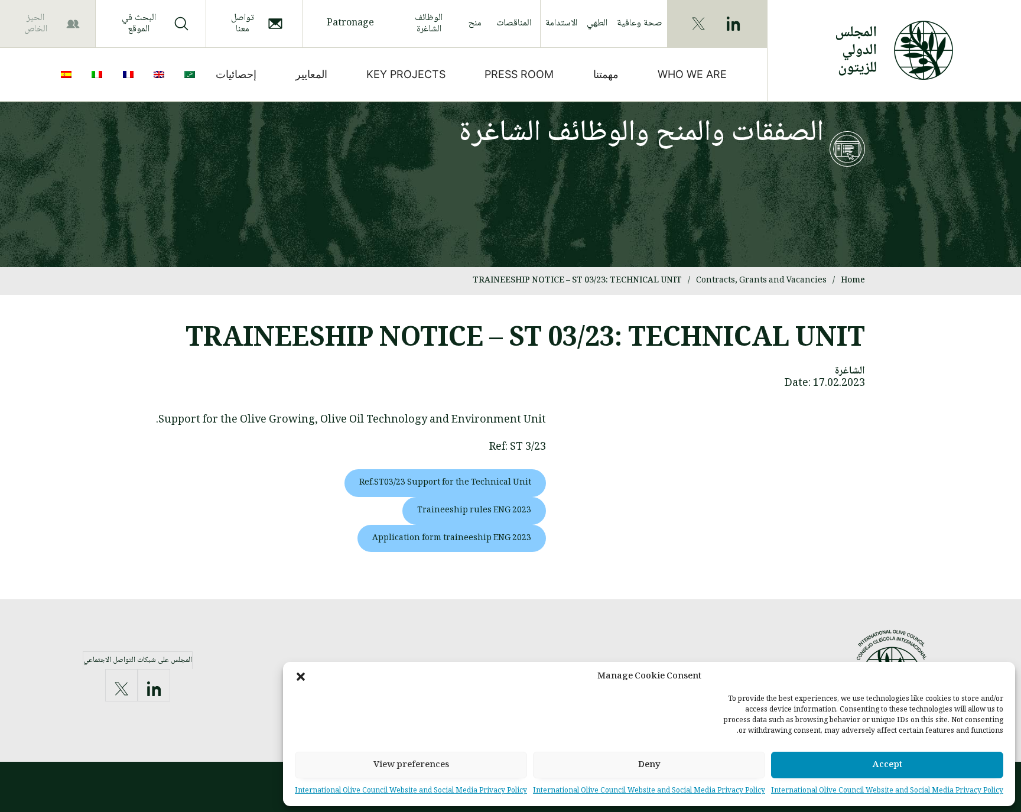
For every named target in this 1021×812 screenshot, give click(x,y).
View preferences (411, 765)
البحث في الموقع (139, 23)
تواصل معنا (242, 23)
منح (475, 23)
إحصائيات (236, 74)
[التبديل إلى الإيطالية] (99, 74)
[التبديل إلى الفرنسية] (130, 74)
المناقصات (513, 23)
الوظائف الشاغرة (429, 23)
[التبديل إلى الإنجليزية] (161, 74)
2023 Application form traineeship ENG (451, 538)
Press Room (519, 74)
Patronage (350, 23)
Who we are (692, 74)
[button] (301, 677)
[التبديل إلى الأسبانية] (68, 74)
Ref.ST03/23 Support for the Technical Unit (445, 483)
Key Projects (406, 74)
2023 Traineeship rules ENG (474, 511)
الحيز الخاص (35, 23)
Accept (887, 765)
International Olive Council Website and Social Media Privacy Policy (887, 791)
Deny (649, 765)
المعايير (311, 74)
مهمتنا (606, 74)
